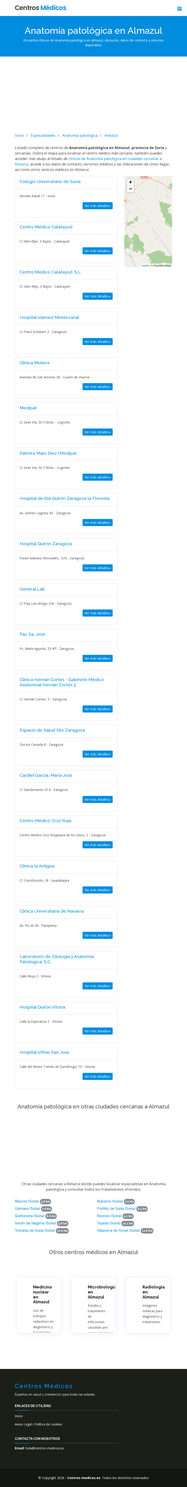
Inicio (19, 1416)
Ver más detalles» (98, 206)
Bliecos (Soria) (27, 1201)
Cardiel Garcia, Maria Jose (46, 775)
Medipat (28, 407)
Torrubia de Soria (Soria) (35, 1230)
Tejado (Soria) (108, 1223)
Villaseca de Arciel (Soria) (118, 1230)
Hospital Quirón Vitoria (42, 1006)
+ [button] (130, 182)
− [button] (130, 189)
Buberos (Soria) (110, 1201)
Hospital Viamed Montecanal (49, 317)
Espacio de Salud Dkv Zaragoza (52, 730)
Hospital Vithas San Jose (44, 1052)
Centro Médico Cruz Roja (45, 820)
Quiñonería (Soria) (29, 1216)
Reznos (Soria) (109, 1216)
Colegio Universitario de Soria (50, 181)
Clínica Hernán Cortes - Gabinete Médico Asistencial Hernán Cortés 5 (62, 682)
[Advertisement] (93, 94)
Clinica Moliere (35, 362)
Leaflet (145, 265)
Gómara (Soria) (27, 1208)
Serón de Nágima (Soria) (35, 1223)
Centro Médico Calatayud (46, 226)
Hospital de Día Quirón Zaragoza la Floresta (64, 498)
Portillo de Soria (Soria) (116, 1208)
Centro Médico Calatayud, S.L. (51, 271)
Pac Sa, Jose (32, 634)
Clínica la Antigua (37, 865)
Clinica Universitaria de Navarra (52, 911)
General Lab (32, 588)
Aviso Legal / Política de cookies (38, 1424)
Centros (40, 7)
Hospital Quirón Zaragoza (46, 543)
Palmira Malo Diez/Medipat (48, 453)
